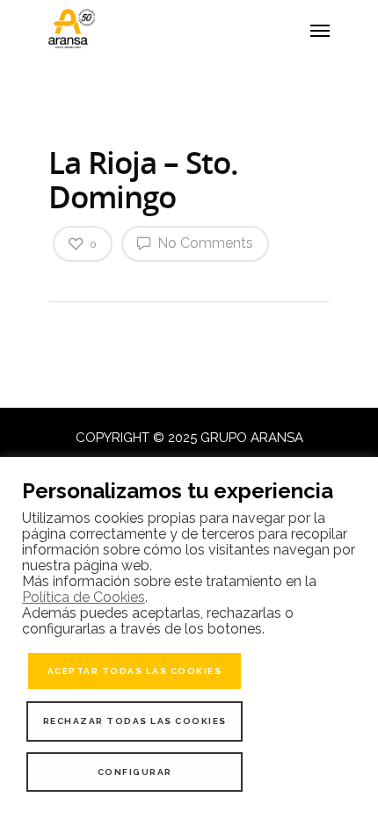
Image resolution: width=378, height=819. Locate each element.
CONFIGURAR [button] (135, 772)
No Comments (203, 243)
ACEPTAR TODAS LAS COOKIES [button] (134, 671)
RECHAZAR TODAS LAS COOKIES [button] (135, 721)
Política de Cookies (83, 597)
